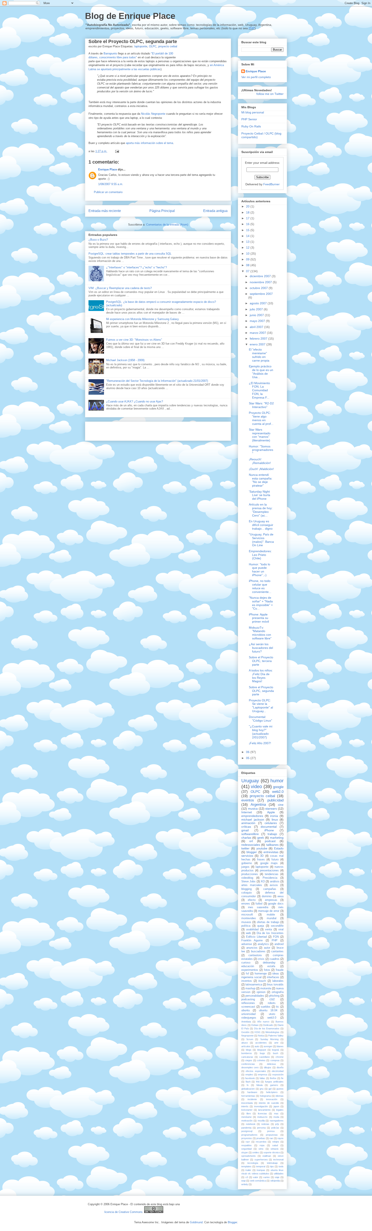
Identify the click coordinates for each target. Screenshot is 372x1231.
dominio (266, 896)
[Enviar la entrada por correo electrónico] (116, 151)
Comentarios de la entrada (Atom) (167, 224)
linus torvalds (275, 984)
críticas (246, 826)
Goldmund (196, 1222)
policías (275, 1127)
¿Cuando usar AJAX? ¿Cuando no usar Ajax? (134, 401)
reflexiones (248, 1003)
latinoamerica (253, 984)
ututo (272, 1014)
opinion (261, 992)
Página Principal (162, 211)
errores (245, 903)
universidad (248, 1014)
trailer (248, 1170)
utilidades (279, 1173)
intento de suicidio (269, 1103)
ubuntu (245, 1010)
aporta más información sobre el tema (149, 143)
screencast (248, 1006)
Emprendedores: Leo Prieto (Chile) (260, 554)
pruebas (260, 1138)
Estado (279, 848)
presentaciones (269, 870)
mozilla (261, 1120)
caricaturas (247, 1057)
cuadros (274, 958)
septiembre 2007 (261, 293)
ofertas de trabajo (268, 922)
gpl (269, 1088)
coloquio (246, 892)
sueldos (265, 1006)
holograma (265, 1096)
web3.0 (271, 1017)
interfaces (273, 977)
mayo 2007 (258, 321)
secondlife (277, 925)
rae (271, 1138)
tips (272, 1166)
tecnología (252, 1163)
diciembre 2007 (261, 276)
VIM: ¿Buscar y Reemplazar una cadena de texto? (120, 288)
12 (248, 247)
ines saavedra (258, 907)
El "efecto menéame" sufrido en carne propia (259, 355)
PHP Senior (249, 119)
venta (268, 929)
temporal (260, 1166)
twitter (245, 848)
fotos (267, 969)
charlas (246, 837)
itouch (262, 980)
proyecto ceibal (167, 46)
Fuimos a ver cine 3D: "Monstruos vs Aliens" (134, 339)
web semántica (258, 1180)
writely (244, 1184)
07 (248, 271)
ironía (274, 816)
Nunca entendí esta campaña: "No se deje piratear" (260, 480)
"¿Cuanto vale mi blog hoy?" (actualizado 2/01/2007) (260, 732)
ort (251, 841)
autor (267, 947)
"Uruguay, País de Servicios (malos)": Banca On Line (261, 540)
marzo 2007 (258, 332)
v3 (246, 1177)
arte (276, 1042)
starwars (271, 808)
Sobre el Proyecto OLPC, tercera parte (261, 661)
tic (277, 1006)
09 (248, 259)
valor (255, 1177)
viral (281, 929)
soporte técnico (272, 1152)
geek (260, 837)
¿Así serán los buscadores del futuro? (261, 647)
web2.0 (278, 792)
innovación (271, 1099)
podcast (270, 841)
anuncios (251, 947)
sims (261, 1148)
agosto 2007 (259, 303)
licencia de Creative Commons (123, 1212)
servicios (247, 855)
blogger (251, 852)
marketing (277, 837)
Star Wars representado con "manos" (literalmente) (259, 435)
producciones (249, 874)
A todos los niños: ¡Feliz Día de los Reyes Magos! (261, 676)
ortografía (278, 992)
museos (246, 922)
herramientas (248, 1096)
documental (269, 826)
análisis (274, 881)
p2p (277, 1124)
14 (248, 236)
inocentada (247, 1103)
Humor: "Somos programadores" (261, 450)
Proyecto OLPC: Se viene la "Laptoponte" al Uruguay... (261, 706)
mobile (271, 914)
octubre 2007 (259, 288)
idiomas (280, 1096)
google (278, 787)
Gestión (245, 1032)
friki (258, 1081)
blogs (248, 1050)
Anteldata (246, 1021)
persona (261, 1127)
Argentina (258, 805)
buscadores (258, 951)
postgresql (246, 1131)
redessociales (250, 844)
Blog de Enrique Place (130, 16)
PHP (252, 28)
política (245, 925)
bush (275, 1053)
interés (244, 1106)
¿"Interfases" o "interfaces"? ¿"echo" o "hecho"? (136, 267)
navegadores (277, 1120)
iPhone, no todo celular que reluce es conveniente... (260, 586)
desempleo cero (250, 1067)
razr (248, 1141)
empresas (271, 900)
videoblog (247, 877)
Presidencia (270, 877)
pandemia (246, 1127)
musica (253, 808)
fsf (247, 973)
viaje (277, 1177)
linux (275, 819)
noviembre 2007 (261, 282)
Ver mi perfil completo (256, 77)
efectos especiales (256, 1071)
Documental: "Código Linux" (260, 718)
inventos (246, 980)
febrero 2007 (259, 338)
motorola (265, 988)
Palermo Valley (276, 1035)
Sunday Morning (269, 1039)
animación (248, 823)
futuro (275, 859)
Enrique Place (107, 169)
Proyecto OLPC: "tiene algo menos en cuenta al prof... (261, 418)
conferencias (248, 1064)
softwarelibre (250, 834)
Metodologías (272, 1032)
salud (275, 1145)
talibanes (272, 844)
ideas (275, 973)
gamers (274, 1085)
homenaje (261, 973)
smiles (255, 1152)
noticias (265, 1124)
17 (248, 218)
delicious (271, 1064)
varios (266, 1177)
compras (275, 1060)
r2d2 (272, 999)
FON (276, 936)
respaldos (246, 1145)
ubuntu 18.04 (268, 1010)
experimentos (249, 969)
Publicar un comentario (108, 192)
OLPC (153, 46)
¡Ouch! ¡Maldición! (261, 469)
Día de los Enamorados (267, 1028)
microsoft (247, 914)
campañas (269, 889)
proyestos (246, 1138)
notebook (251, 1124)
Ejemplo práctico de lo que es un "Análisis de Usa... (261, 372)
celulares (271, 823)
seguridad (246, 1148)
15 (248, 230)
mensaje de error (268, 910)
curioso (245, 962)
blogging (246, 889)
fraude (280, 969)
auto (257, 1046)
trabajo (272, 834)
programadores (249, 1135)
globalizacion (248, 1088)
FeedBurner (271, 184)
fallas (262, 1078)
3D (262, 855)
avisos (274, 885)
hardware (252, 1092)
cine (281, 804)
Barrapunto (110, 53)
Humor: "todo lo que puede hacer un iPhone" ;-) (259, 570)
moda (276, 1117)
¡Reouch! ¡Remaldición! (260, 461)
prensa (270, 1131)
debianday (269, 962)
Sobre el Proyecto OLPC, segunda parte (132, 41)
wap (243, 1180)
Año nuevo (263, 1021)
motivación (247, 1120)
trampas (261, 1170)
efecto (252, 900)
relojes (275, 1141)
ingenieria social (251, 977)
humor (277, 780)
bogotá (275, 1050)
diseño (280, 1067)
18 (248, 212)
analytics (263, 944)
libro (248, 1113)
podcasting (248, 999)
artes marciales (251, 885)
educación (247, 966)
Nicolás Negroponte (153, 113)
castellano (264, 1057)
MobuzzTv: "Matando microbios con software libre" (260, 633)
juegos (245, 866)
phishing (274, 995)
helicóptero (271, 1092)
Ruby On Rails (251, 126)
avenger (268, 1046)
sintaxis (275, 1148)
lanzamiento (264, 1110)
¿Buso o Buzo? (98, 239)
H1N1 (257, 1032)
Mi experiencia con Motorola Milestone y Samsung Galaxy (142, 319)
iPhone (269, 830)
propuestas (272, 1135)
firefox (273, 1078)
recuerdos (261, 1141)
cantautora (255, 955)
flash (248, 1081)
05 (248, 758)
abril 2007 (257, 327)
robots (272, 1003)
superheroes (261, 1159)
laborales (278, 980)
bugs (262, 1053)
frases (261, 859)
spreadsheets (248, 1156)
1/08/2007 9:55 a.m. (110, 184)
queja (260, 925)
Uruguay (250, 780)
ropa (262, 1145)
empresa (262, 1074)
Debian (255, 1025)
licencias (262, 1113)
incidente (252, 1099)
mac (276, 1113)
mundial (271, 918)
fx (248, 1085)
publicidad (275, 800)
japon (276, 1106)
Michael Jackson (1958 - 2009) (125, 360)
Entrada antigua (215, 211)
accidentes (261, 1042)
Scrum (249, 1039)
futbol (259, 903)
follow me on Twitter (270, 94)
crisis (261, 958)
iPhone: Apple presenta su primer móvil (259, 618)
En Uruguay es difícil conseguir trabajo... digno (261, 525)
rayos (280, 1138)
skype (244, 1152)
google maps (269, 863)
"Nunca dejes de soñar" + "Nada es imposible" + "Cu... (261, 603)
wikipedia (275, 1180)
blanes (280, 1046)
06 (248, 752)
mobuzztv (262, 1117)
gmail (245, 830)
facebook (250, 1078)
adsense (246, 944)
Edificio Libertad (256, 936)
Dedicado (268, 1025)
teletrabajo (272, 1163)
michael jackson (252, 819)
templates (246, 1166)
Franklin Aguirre (252, 940)
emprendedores (252, 816)
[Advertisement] (138, 429)
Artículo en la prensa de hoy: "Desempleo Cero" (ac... (261, 510)
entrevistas (271, 852)
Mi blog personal (252, 112)
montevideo (248, 918)
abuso (244, 1042)
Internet (246, 812)
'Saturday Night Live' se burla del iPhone (259, 495)
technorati (278, 1159)
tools (281, 1166)
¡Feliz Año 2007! (260, 743)
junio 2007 (257, 315)
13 (248, 241)
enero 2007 (258, 344)
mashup (250, 988)
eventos (247, 800)
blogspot (261, 1050)
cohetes (261, 1060)
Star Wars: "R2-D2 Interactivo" (261, 405)
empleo (249, 1074)
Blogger (232, 1222)
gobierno (246, 863)
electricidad (278, 1071)
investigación (261, 1106)
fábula (259, 1085)
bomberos (246, 1053)
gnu (262, 1088)
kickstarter (247, 1110)
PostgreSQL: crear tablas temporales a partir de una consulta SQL (129, 253)
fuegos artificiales (274, 1081)
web (248, 933)
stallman (266, 1156)
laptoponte (140, 46)
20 (248, 206)
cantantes (277, 951)
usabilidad (252, 929)
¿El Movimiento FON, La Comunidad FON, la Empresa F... (259, 390)
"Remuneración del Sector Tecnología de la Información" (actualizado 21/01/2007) (157, 380)
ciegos (248, 1060)
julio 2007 (257, 309)
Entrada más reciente (104, 211)
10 (248, 253)
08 (248, 265)
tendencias (271, 874)
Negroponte (247, 1035)
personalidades (254, 995)
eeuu (280, 896)
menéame (246, 1117)
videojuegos (248, 1017)
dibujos (267, 1067)
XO (263, 881)
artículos (245, 1046)
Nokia (261, 1035)
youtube (261, 848)
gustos (280, 1088)
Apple (271, 812)
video (256, 786)
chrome (280, 1057)
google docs (276, 903)
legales (280, 1110)
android (279, 944)
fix (282, 1078)
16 (248, 224)
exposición (278, 1074)
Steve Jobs (248, 881)
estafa (271, 966)
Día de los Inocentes (270, 933)
